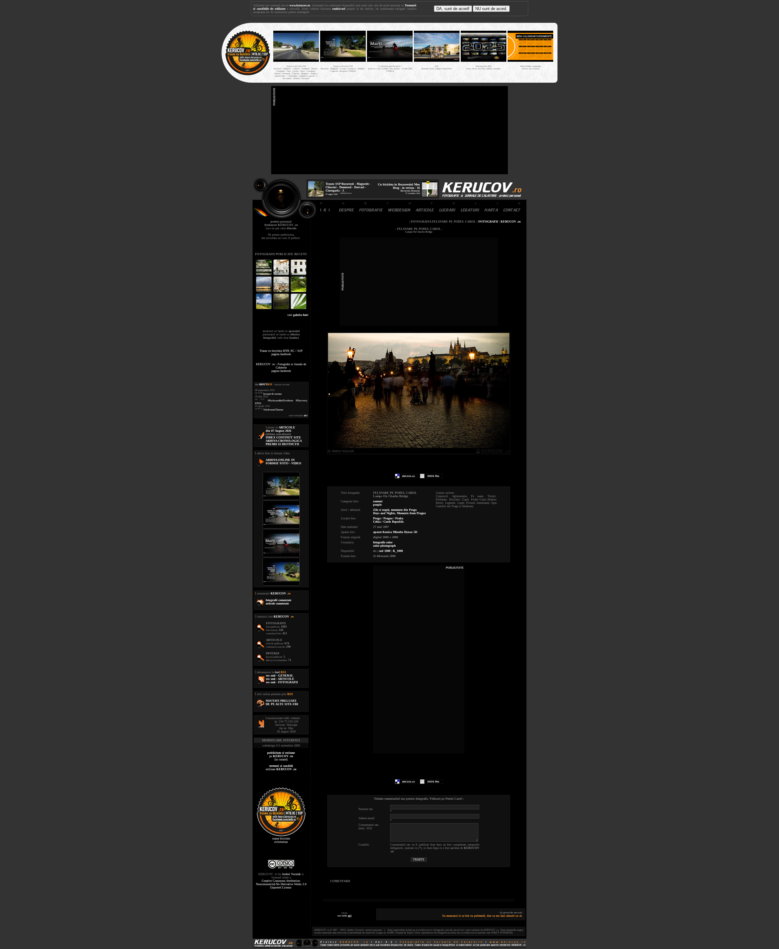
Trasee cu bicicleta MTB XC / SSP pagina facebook (281, 352)
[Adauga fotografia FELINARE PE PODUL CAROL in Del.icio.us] (406, 477)
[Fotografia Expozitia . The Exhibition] (298, 274)
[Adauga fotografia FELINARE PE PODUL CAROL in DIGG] (431, 477)
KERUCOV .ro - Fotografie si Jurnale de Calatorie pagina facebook (281, 367)
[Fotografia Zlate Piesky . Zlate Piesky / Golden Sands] (264, 291)
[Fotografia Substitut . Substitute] (264, 274)
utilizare (281, 767)
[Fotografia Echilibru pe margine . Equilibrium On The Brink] (264, 308)
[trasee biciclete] (247, 74)
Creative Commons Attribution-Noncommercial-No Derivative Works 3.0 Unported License (281, 884)
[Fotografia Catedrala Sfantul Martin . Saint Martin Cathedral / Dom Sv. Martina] (281, 291)
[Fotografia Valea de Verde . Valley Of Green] (298, 291)
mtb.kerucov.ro (346, 193)
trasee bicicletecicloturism (281, 840)
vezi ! (298, 315)
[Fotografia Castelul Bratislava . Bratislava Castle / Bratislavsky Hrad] (281, 274)
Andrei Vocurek (291, 874)
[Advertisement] (389, 130)
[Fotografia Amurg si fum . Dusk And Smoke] (281, 308)
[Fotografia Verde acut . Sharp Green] (298, 308)
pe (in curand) (281, 756)
